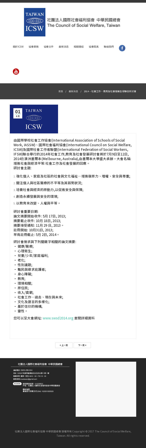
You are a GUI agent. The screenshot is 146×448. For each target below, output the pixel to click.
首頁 (60, 91)
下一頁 (81, 345)
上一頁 (64, 345)
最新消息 (73, 91)
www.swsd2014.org (58, 317)
